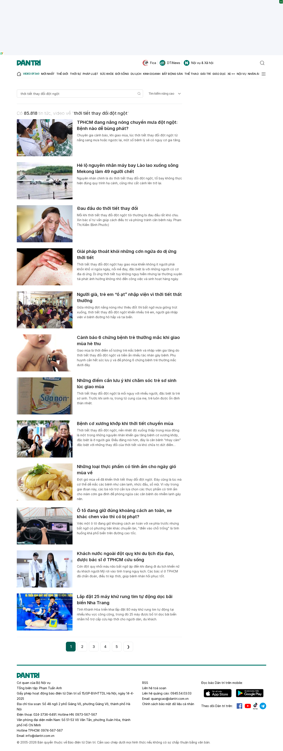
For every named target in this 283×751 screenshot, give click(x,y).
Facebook (239, 706)
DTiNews (173, 63)
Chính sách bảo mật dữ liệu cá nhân (168, 704)
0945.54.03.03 (180, 693)
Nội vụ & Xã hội (202, 63)
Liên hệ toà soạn (154, 688)
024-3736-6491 (44, 714)
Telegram (263, 706)
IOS (217, 693)
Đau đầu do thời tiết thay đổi (107, 208)
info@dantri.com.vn (40, 736)
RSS (145, 683)
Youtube (248, 706)
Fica (153, 63)
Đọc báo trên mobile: (222, 683)
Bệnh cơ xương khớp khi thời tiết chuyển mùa (125, 423)
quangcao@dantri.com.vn (170, 698)
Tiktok (255, 706)
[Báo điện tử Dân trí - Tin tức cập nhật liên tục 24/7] (29, 63)
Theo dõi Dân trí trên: (217, 706)
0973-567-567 (86, 714)
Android (250, 693)
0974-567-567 (52, 730)
